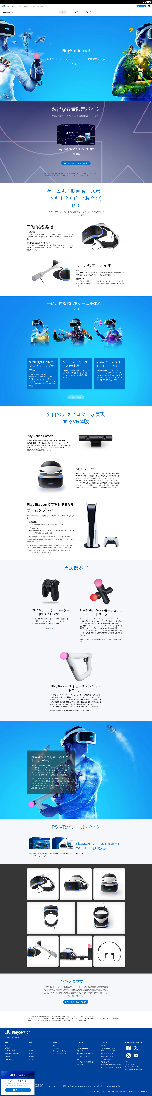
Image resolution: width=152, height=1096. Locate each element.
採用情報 (7, 1048)
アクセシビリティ (58, 1048)
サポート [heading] (80, 1042)
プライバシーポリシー (105, 1092)
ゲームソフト (74, 12)
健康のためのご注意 (107, 1056)
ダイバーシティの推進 (59, 1053)
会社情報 (7, 1056)
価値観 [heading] (55, 1042)
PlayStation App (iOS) (131, 1064)
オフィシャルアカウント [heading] (133, 1042)
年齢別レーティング (107, 1053)
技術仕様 (87, 12)
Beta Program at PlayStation (133, 1070)
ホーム (7, 1037)
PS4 (30, 1048)
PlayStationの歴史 (10, 1059)
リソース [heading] (104, 1042)
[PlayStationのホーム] (4, 6)
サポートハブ (81, 1045)
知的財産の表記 (105, 1059)
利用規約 (103, 1045)
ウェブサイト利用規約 (120, 1092)
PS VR (63, 12)
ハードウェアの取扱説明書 (85, 1062)
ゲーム (18, 6)
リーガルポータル (91, 1092)
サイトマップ (143, 1092)
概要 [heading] (6, 1042)
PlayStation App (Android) (132, 1067)
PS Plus (25, 6)
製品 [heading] (30, 1042)
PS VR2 (31, 1051)
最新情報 (40, 6)
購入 (8, 6)
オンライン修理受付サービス (85, 1053)
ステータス (80, 1051)
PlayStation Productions (12, 1053)
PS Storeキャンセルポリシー (109, 1051)
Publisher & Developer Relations (111, 1065)
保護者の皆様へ (105, 1062)
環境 (54, 1045)
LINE (126, 1061)
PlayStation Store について (109, 1048)
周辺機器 (33, 6)
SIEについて (8, 1045)
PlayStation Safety (82, 1048)
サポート (48, 6)
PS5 (13, 6)
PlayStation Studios (10, 1051)
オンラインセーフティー (60, 1051)
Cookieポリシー (133, 1092)
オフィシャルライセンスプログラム (111, 1067)
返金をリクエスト (82, 1059)
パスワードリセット (83, 1056)
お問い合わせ (81, 1065)
